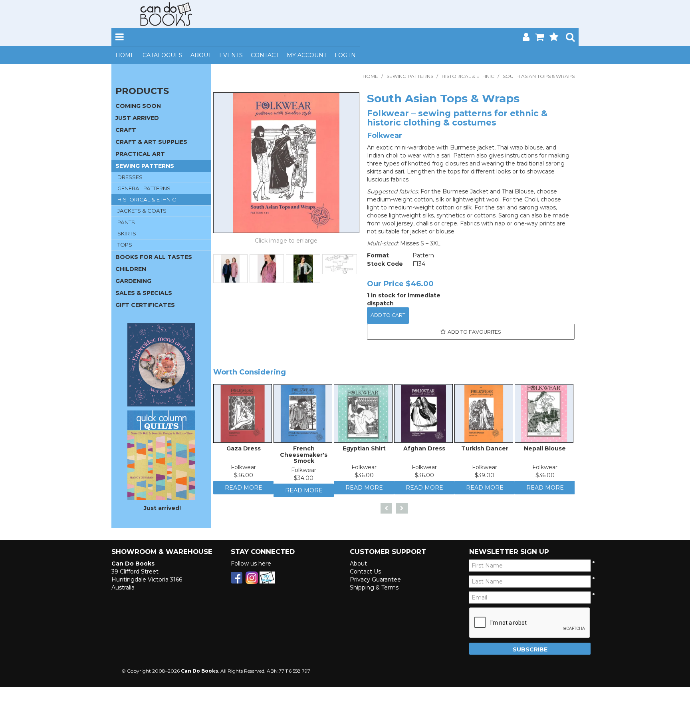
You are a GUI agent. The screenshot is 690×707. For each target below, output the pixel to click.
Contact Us (365, 574)
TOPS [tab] (124, 244)
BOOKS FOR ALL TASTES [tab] (153, 257)
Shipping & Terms (374, 590)
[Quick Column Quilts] (161, 454)
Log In (345, 55)
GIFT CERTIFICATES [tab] (145, 305)
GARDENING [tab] (133, 281)
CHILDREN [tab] (130, 269)
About (200, 55)
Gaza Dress (243, 450)
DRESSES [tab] (130, 177)
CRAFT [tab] (125, 129)
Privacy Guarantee (375, 582)
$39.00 (484, 477)
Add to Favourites (474, 332)
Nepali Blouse (545, 450)
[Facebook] (236, 580)
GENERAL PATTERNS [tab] (144, 188)
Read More (243, 491)
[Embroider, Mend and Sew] (161, 365)
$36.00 (243, 477)
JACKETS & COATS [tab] (142, 210)
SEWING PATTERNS (410, 76)
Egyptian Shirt (364, 450)
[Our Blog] (267, 580)
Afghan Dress (424, 450)
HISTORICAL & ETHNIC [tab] (146, 199)
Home (125, 55)
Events (231, 55)
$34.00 (303, 480)
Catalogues (162, 55)
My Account (307, 55)
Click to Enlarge (286, 242)
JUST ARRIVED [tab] (137, 117)
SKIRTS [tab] (126, 233)
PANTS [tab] (126, 222)
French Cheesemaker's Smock (303, 456)
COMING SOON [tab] (138, 106)
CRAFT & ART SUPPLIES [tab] (151, 141)
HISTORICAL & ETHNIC (468, 76)
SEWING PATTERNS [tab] (144, 165)
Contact (265, 55)
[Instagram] (252, 580)
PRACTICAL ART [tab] (140, 153)
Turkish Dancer (484, 450)
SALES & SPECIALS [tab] (143, 293)
